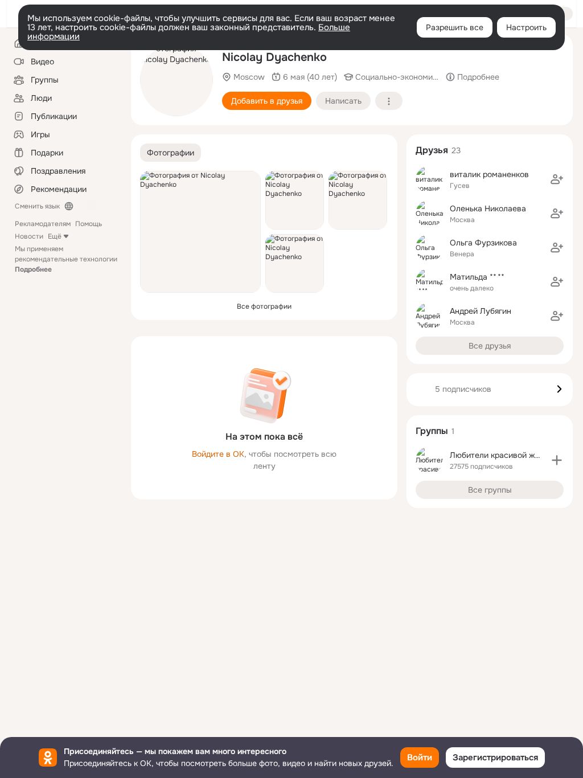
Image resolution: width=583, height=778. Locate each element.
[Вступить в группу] (557, 460)
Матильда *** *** (477, 277)
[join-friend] (557, 179)
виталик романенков (489, 174)
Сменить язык (37, 206)
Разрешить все (454, 27)
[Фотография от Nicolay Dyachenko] (176, 79)
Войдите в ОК (218, 454)
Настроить (526, 27)
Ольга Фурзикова (483, 243)
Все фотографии (264, 306)
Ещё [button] (54, 236)
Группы (432, 431)
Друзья (432, 150)
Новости (29, 236)
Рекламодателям (43, 223)
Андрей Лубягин (480, 311)
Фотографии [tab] (170, 153)
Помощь (88, 223)
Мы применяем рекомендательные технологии (66, 259)
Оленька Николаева (488, 208)
